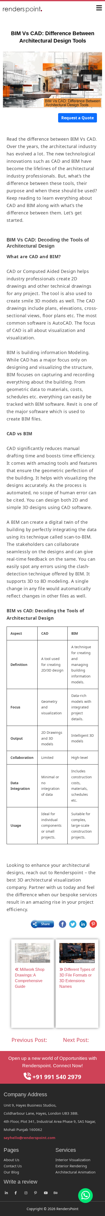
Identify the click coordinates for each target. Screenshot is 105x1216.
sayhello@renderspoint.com (29, 1137)
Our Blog (11, 1172)
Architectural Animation (75, 1172)
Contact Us (13, 1165)
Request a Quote (77, 117)
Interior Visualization (72, 1159)
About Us (11, 1159)
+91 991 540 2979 (56, 1077)
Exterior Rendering (71, 1165)
